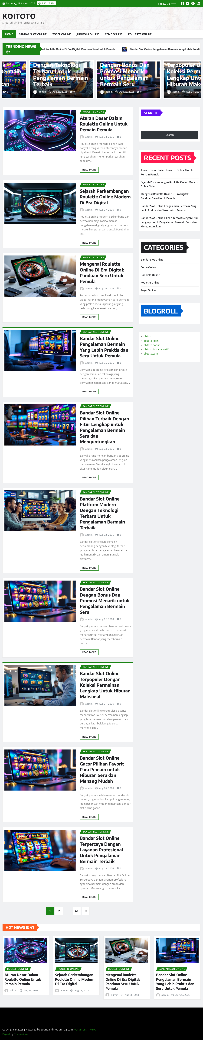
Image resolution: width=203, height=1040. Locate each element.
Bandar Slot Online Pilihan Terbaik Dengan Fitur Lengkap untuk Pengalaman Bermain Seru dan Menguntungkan (104, 427)
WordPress (80, 1029)
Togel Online (61, 34)
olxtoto (148, 336)
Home (9, 34)
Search (150, 112)
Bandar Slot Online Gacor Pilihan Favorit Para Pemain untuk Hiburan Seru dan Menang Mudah (115, 71)
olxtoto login (151, 340)
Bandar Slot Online (33, 34)
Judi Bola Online (87, 34)
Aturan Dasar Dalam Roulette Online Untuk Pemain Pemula (104, 123)
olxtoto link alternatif (156, 349)
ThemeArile (21, 1034)
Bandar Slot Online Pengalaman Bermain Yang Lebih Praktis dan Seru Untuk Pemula (104, 347)
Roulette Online (140, 34)
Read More (89, 169)
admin (30, 91)
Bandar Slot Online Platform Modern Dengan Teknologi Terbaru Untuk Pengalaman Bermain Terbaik (102, 513)
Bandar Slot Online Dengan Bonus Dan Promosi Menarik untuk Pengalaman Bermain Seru (105, 600)
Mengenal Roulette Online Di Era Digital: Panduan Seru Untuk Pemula (102, 272)
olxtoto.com (151, 353)
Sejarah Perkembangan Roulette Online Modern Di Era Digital (105, 196)
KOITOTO (19, 16)
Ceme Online (113, 34)
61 (76, 911)
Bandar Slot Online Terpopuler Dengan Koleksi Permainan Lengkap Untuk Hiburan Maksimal (46, 71)
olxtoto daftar (152, 345)
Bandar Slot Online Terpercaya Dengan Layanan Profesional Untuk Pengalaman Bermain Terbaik (101, 849)
